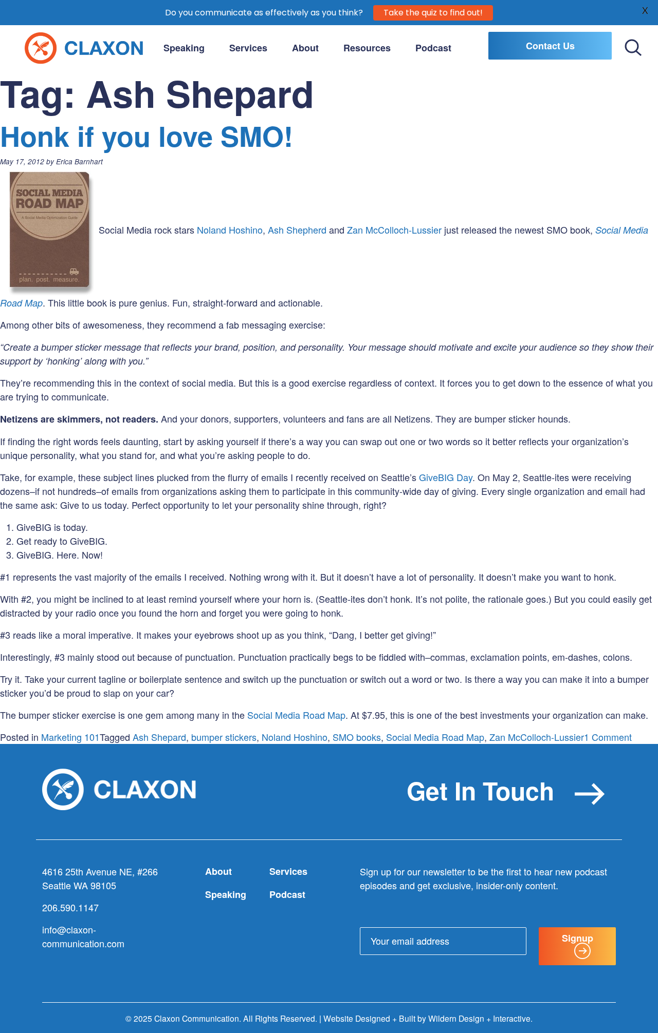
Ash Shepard (159, 736)
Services (248, 47)
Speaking (184, 47)
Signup (577, 938)
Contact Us (550, 45)
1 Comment (608, 736)
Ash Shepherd (297, 229)
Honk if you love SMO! (146, 136)
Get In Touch (480, 790)
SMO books (357, 736)
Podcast (433, 47)
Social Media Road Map (296, 714)
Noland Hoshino (230, 229)
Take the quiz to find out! (433, 12)
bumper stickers (224, 736)
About (305, 47)
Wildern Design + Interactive (479, 1018)
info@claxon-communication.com (83, 936)
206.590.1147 (70, 907)
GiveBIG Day (445, 477)
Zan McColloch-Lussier (394, 229)
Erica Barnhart (79, 161)
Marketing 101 (70, 736)
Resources (367, 47)
